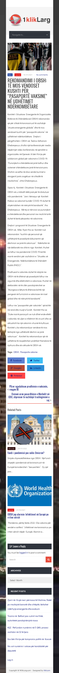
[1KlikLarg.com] (30, 24)
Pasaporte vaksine (28, 352)
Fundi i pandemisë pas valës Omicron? (26, 453)
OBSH (16, 352)
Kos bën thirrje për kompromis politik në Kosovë (29, 639)
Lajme (17, 75)
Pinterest (18, 375)
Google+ (18, 367)
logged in (23, 552)
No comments (42, 74)
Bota (10, 75)
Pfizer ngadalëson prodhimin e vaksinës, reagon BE (28, 388)
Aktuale (11, 448)
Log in (10, 659)
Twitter (37, 360)
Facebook (17, 360)
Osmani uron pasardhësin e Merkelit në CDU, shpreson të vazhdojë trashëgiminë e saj (28, 397)
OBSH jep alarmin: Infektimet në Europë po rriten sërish (28, 515)
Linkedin (37, 367)
